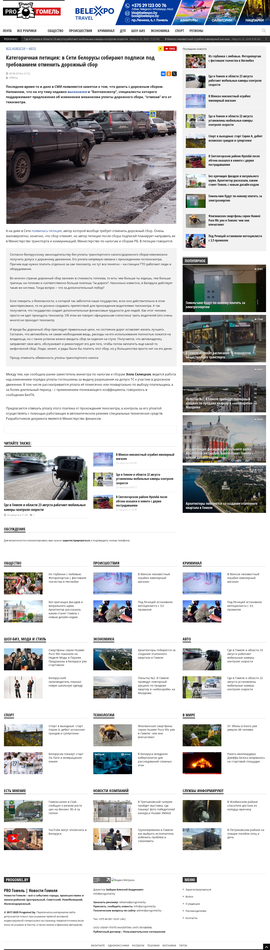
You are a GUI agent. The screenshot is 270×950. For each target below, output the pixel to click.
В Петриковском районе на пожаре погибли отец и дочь (245, 833)
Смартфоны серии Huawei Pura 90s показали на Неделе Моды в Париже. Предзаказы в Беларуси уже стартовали (68, 657)
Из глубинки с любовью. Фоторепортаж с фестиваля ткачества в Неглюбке (235, 58)
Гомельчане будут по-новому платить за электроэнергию (235, 198)
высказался (77, 92)
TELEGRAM (153, 945)
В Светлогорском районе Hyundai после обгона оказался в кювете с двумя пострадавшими (141, 501)
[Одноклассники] (168, 73)
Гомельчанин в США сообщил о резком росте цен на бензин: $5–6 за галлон (65, 807)
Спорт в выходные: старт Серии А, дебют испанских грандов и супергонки (235, 138)
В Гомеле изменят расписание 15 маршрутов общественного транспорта (218, 355)
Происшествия (80, 30)
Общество (55, 30)
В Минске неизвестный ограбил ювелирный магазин (197, 39)
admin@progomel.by (149, 910)
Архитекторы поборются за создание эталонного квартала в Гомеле (222, 505)
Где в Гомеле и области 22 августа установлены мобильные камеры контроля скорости (144, 478)
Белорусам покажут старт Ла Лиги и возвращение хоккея (66, 757)
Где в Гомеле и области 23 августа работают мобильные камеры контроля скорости (76, 39)
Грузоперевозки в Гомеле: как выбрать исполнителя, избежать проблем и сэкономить (156, 835)
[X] (174, 73)
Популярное (195, 260)
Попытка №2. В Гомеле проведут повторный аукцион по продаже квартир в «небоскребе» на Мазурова (221, 403)
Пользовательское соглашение (144, 931)
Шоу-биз (138, 30)
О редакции (193, 903)
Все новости (15, 48)
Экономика (160, 30)
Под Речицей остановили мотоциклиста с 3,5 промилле (235, 238)
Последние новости (195, 49)
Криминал (106, 30)
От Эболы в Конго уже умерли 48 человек (242, 728)
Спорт (179, 30)
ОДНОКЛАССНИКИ (118, 945)
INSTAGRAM (169, 945)
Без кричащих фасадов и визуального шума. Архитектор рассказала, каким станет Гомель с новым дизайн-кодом (234, 180)
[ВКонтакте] (163, 73)
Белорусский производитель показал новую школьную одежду (66, 681)
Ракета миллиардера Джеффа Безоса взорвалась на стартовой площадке (246, 757)
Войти (189, 896)
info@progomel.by (104, 893)
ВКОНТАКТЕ (98, 945)
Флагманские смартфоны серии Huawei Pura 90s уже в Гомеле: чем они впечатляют (234, 220)
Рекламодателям (196, 911)
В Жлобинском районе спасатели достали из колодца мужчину (242, 805)
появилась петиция (47, 231)
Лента (7, 30)
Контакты (191, 918)
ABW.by (13, 77)
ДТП (123, 30)
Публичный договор (107, 931)
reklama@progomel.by (132, 902)
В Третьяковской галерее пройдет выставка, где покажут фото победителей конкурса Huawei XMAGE (156, 807)
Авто (32, 48)
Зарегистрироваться (198, 889)
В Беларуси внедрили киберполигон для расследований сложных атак (155, 759)
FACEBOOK (138, 945)
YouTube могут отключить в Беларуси (68, 831)
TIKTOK (183, 945)
